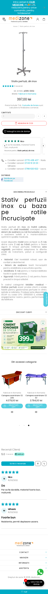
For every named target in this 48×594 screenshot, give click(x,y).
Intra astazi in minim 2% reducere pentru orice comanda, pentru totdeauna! (24, 8)
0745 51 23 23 (31, 163)
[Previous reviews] (4, 145)
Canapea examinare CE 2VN (12, 396)
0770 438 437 (32, 160)
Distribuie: (5, 175)
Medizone (20, 19)
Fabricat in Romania (27, 94)
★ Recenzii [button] (46, 299)
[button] (8, 86)
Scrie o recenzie (18, 463)
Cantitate (6, 112)
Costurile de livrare (30, 105)
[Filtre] (38, 463)
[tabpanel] (12, 393)
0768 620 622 (32, 168)
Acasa (15, 26)
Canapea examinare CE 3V (36, 396)
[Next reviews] (43, 145)
